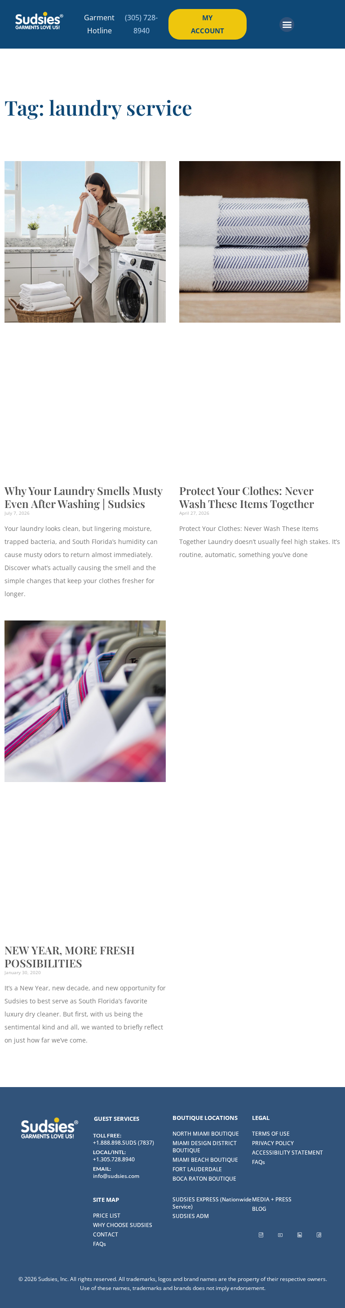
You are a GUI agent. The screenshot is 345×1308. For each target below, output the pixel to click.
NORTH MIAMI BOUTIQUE (205, 1133)
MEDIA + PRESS (272, 1199)
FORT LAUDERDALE (197, 1169)
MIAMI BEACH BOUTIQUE (205, 1160)
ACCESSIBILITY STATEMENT (287, 1152)
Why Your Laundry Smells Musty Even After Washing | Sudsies (83, 497)
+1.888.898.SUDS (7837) (123, 1142)
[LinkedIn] (299, 1235)
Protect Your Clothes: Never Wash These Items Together (246, 497)
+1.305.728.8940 (114, 1159)
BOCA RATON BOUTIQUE (204, 1178)
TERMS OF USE (271, 1133)
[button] (286, 24)
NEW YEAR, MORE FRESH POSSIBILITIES (69, 956)
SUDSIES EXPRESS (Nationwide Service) (212, 1203)
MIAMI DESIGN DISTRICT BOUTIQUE (204, 1146)
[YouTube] (280, 1235)
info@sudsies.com (116, 1176)
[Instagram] (261, 1235)
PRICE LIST (106, 1215)
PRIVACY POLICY (273, 1143)
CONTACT (105, 1234)
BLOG (259, 1209)
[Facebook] (319, 1235)
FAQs (258, 1162)
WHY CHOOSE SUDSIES (122, 1225)
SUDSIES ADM (190, 1216)
